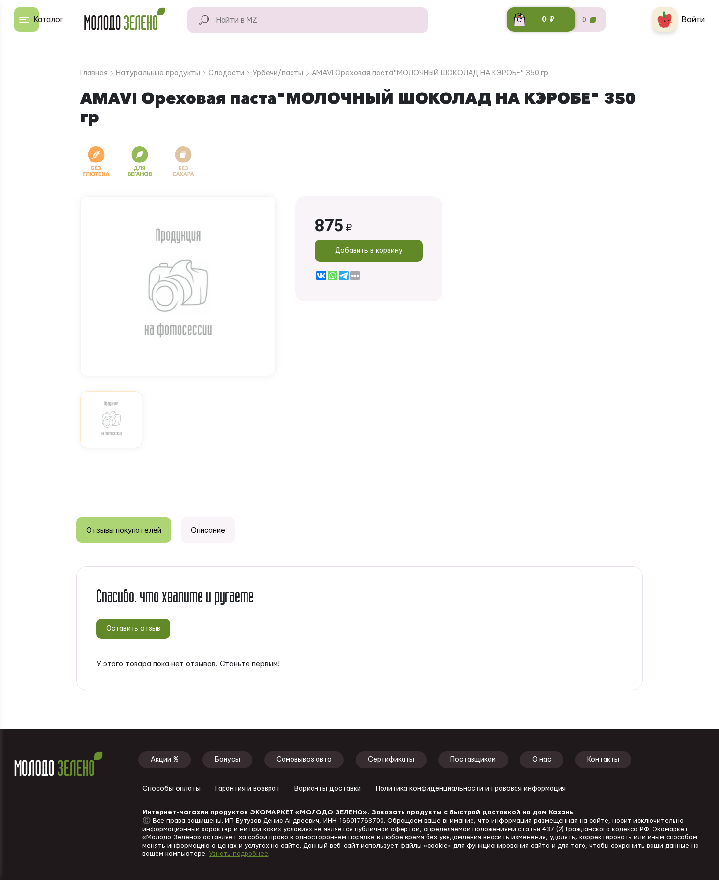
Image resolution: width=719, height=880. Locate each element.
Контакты (603, 759)
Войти (693, 19)
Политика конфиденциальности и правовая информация (471, 789)
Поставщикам (473, 759)
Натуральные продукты (158, 73)
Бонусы (227, 759)
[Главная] (129, 19)
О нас (541, 759)
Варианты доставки (327, 789)
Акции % (165, 759)
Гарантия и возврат (247, 789)
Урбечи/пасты (277, 73)
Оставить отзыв (133, 628)
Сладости (226, 73)
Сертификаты (391, 759)
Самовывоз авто (304, 759)
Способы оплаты (171, 789)
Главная (94, 73)
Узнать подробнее (238, 853)
